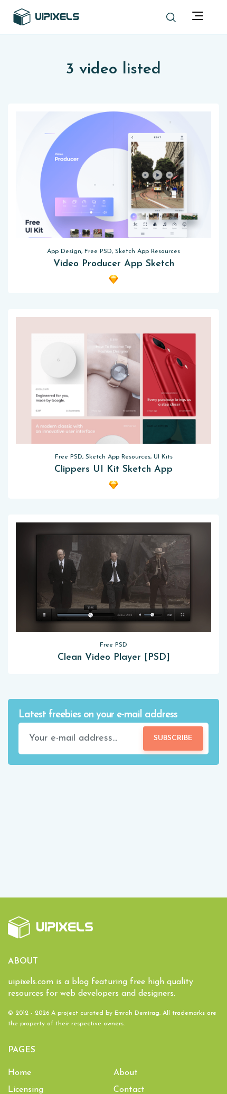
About (126, 1073)
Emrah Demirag (137, 1013)
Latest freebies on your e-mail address (97, 715)
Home (19, 1073)
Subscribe (173, 738)
